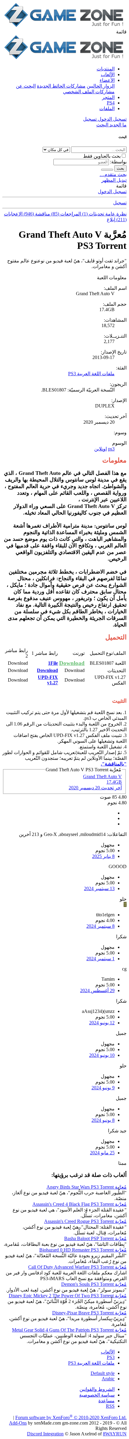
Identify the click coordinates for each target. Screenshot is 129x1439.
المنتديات (106, 68)
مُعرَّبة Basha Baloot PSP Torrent (95, 1238)
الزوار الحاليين (101, 85)
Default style (103, 1373)
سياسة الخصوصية (97, 1394)
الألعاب (108, 74)
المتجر (108, 97)
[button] (121, 31)
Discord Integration (45, 1433)
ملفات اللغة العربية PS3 (91, 373)
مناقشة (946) (36, 213)
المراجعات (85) (65, 213)
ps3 (111, 448)
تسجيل (120, 202)
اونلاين (100, 448)
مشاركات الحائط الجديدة (61, 85)
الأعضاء (107, 80)
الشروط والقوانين (97, 1389)
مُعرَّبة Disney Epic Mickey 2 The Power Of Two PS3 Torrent (68, 1295)
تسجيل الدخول (112, 191)
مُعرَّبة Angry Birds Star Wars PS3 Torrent (86, 1187)
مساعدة (106, 1400)
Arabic (108, 1378)
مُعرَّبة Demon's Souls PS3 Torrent (94, 1284)
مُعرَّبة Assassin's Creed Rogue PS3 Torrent (85, 1221)
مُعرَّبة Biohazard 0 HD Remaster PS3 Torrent (83, 1249)
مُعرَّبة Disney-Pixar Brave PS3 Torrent (89, 1312)
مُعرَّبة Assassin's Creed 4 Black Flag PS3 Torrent (79, 1204)
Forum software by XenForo (71, 1417)
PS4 (111, 102)
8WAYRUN (115, 1433)
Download (72, 663)
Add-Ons (18, 1422)
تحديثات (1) (92, 213)
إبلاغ (111, 219)
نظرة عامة (115, 213)
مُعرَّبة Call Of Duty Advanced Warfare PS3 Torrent (77, 1267)
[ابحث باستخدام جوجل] (107, 170)
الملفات (107, 108)
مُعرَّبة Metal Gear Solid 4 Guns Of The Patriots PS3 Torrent (69, 1329)
